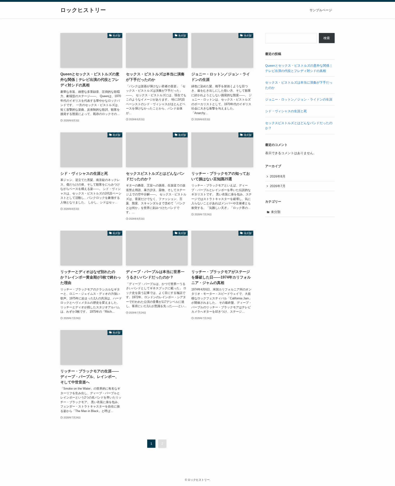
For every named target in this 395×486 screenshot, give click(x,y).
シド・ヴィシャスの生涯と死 (286, 111)
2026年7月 (278, 186)
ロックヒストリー (83, 10)
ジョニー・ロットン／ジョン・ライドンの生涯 (298, 99)
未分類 (275, 212)
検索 (326, 38)
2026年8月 (278, 176)
